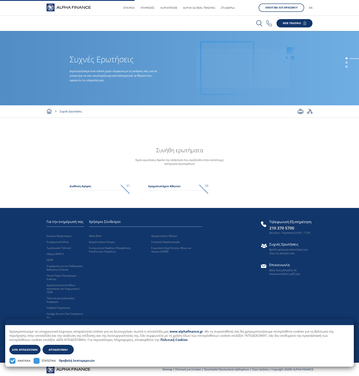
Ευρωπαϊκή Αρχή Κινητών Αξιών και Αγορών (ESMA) (171, 249)
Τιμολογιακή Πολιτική (59, 248)
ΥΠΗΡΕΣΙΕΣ (147, 8)
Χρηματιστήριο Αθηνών (164, 236)
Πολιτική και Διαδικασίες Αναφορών (61, 300)
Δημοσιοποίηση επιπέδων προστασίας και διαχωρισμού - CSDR (64, 288)
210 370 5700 (281, 228)
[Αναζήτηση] (259, 23)
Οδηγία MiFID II (55, 254)
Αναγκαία (24, 360)
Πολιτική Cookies (173, 340)
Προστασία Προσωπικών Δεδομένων (226, 369)
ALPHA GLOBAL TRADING (199, 8)
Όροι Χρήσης (260, 369)
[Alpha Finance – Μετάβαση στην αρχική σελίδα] (68, 369)
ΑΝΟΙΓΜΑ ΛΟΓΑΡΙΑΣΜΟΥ (281, 7)
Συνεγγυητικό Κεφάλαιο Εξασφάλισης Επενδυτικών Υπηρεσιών (110, 249)
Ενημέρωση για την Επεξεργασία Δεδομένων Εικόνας (65, 267)
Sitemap (167, 369)
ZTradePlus (228, 8)
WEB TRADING (292, 23)
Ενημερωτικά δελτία (58, 242)
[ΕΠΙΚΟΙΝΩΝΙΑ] (269, 23)
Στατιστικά (49, 360)
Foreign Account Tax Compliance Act (65, 315)
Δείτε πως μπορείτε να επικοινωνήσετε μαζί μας (284, 272)
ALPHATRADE (168, 8)
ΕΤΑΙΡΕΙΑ (129, 8)
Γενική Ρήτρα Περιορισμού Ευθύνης (61, 277)
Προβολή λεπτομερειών (77, 360)
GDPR (50, 260)
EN (310, 8)
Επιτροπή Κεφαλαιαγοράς (165, 242)
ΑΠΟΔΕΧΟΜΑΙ (58, 349)
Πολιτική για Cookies (188, 369)
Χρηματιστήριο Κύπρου (102, 242)
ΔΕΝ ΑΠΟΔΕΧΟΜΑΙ (25, 349)
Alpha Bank (95, 236)
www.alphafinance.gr (186, 331)
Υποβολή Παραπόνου (58, 308)
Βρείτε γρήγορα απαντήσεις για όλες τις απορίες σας (288, 251)
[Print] (300, 111)
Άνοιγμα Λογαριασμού (59, 236)
